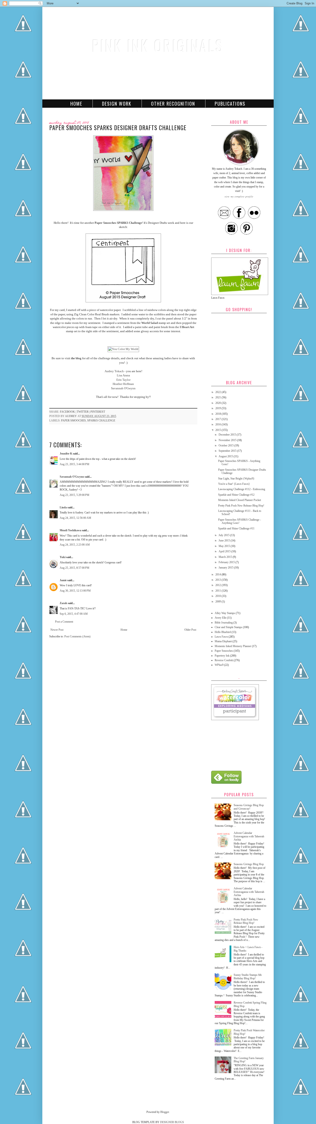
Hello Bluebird (223, 632)
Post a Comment (64, 621)
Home (76, 103)
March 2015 (226, 557)
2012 (218, 585)
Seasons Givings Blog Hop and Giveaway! (249, 807)
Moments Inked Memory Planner (233, 646)
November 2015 (228, 440)
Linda (63, 507)
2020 (218, 403)
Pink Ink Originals (158, 45)
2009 (218, 601)
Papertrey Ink (222, 655)
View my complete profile (239, 196)
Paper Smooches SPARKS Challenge (118, 222)
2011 (218, 590)
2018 (218, 413)
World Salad (149, 323)
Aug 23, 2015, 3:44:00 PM (74, 464)
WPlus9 (219, 664)
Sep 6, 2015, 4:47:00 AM (74, 613)
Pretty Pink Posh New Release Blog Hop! (241, 505)
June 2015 (225, 540)
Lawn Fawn (221, 636)
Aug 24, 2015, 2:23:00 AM (75, 544)
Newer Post (56, 629)
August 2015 (226, 456)
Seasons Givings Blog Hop (249, 864)
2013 (218, 579)
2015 (218, 430)
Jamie (63, 580)
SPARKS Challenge (101, 420)
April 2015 (225, 551)
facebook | (68, 411)
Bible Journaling (224, 622)
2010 (218, 596)
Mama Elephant (223, 641)
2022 (218, 392)
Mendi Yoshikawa (70, 530)
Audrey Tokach (114, 371)
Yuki (62, 557)
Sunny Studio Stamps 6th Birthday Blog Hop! (248, 976)
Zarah (63, 603)
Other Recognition (173, 103)
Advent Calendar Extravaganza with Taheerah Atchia (249, 836)
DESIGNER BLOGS (172, 1122)
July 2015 (224, 535)
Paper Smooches (73, 420)
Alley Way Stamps (225, 613)
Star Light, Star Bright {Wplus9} (236, 478)
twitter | (83, 411)
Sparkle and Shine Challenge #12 (236, 494)
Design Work (116, 103)
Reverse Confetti (224, 660)
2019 (218, 408)
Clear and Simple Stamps (228, 627)
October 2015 (226, 445)
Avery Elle (220, 617)
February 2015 (227, 562)
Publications (230, 103)
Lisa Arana (123, 375)
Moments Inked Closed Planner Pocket (239, 500)
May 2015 (225, 546)
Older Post (190, 629)
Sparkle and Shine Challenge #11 (236, 528)
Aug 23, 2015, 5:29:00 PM (74, 495)
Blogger (164, 1112)
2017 (218, 419)
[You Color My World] (123, 349)
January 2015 (226, 567)
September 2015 (228, 450)
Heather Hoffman (123, 384)
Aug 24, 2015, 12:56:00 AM (75, 517)
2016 (218, 424)
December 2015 (228, 434)
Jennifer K (66, 453)
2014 (218, 574)
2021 (218, 397)
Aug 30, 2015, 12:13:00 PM (75, 590)
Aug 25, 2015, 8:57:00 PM (74, 567)
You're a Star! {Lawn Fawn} (234, 483)
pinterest (97, 411)
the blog (76, 358)
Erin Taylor (123, 379)
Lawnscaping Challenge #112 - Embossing (241, 489)
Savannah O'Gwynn (123, 388)
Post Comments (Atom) (77, 636)
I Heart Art (187, 327)
